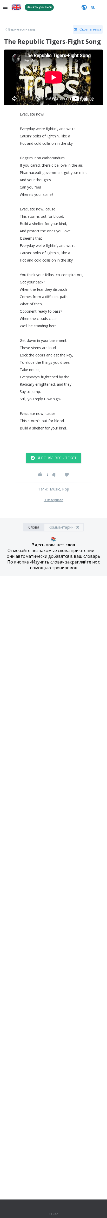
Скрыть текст (90, 29)
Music (55, 489)
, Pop (64, 489)
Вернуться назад (21, 29)
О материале (53, 500)
